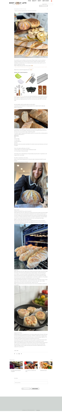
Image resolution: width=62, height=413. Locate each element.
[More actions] (47, 9)
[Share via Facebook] (14, 353)
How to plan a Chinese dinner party (31, 371)
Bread (17, 350)
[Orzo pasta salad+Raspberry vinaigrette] (16, 365)
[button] (51, 0)
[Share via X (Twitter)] (16, 353)
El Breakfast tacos (43, 370)
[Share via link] (21, 353)
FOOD (15, 350)
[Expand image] (24, 74)
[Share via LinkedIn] (19, 353)
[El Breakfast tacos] (45, 365)
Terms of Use (38, 410)
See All (51, 359)
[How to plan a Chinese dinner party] (31, 365)
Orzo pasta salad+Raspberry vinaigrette (16, 371)
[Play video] (31, 118)
